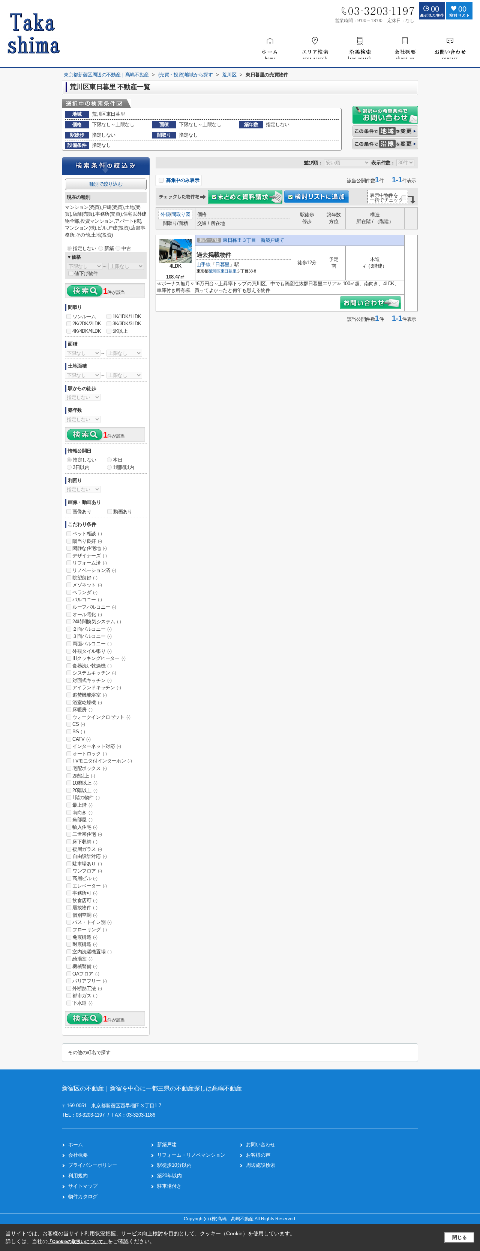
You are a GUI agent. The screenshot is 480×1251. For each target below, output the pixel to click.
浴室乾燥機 (87, 702)
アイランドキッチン (96, 687)
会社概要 (78, 1155)
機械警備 (84, 966)
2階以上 (83, 776)
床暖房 (82, 709)
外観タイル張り (91, 651)
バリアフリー (89, 981)
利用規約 (78, 1175)
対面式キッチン (91, 680)
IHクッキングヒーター (99, 658)
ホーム (75, 1144)
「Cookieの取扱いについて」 (78, 1241)
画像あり (81, 511)
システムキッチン (94, 673)
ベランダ (84, 592)
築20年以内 (169, 1175)
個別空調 (84, 915)
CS (78, 724)
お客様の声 (258, 1155)
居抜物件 (84, 907)
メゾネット (87, 585)
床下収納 (84, 841)
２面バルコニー (91, 629)
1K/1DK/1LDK (126, 316)
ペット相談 (87, 533)
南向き (82, 812)
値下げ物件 (86, 273)
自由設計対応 (89, 856)
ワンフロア (87, 871)
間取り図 (180, 214)
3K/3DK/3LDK (126, 323)
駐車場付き (169, 1186)
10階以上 (85, 783)
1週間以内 (123, 467)
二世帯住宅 (87, 834)
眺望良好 (84, 578)
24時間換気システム (96, 621)
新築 (109, 248)
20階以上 (85, 790)
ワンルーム (84, 316)
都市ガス (84, 995)
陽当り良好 (87, 541)
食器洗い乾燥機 (91, 666)
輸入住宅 (84, 827)
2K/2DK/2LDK (86, 323)
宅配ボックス (89, 768)
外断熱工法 (87, 988)
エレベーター (89, 886)
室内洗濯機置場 (91, 952)
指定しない (84, 248)
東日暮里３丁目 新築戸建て (253, 240)
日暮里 (222, 264)
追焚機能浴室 (89, 695)
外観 (165, 214)
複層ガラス (87, 849)
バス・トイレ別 (91, 922)
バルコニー (87, 599)
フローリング (89, 929)
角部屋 (82, 819)
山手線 (203, 264)
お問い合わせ (260, 1144)
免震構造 (84, 937)
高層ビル (84, 878)
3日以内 (81, 467)
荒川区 (214, 271)
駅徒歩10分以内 (174, 1165)
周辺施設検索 (260, 1165)
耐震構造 (84, 944)
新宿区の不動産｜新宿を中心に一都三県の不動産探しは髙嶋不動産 (152, 1088)
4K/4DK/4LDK (86, 331)
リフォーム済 (89, 563)
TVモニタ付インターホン (102, 761)
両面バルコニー (91, 643)
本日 (117, 460)
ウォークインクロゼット (101, 717)
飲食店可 (84, 900)
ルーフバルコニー (94, 607)
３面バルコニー (91, 636)
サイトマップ (83, 1186)
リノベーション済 (94, 570)
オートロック (89, 754)
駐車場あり (87, 864)
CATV (81, 739)
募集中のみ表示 (182, 180)
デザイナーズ (89, 555)
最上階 (82, 805)
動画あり (122, 511)
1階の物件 (86, 797)
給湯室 (82, 959)
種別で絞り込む (105, 184)
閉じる (459, 1237)
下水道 (82, 1003)
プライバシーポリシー (92, 1165)
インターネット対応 (96, 746)
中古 (126, 248)
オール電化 (87, 614)
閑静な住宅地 (89, 548)
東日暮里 (228, 271)
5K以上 (120, 331)
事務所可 (84, 893)
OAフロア (85, 974)
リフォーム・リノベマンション (191, 1155)
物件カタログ (83, 1196)
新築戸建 (167, 1144)
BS (78, 731)
